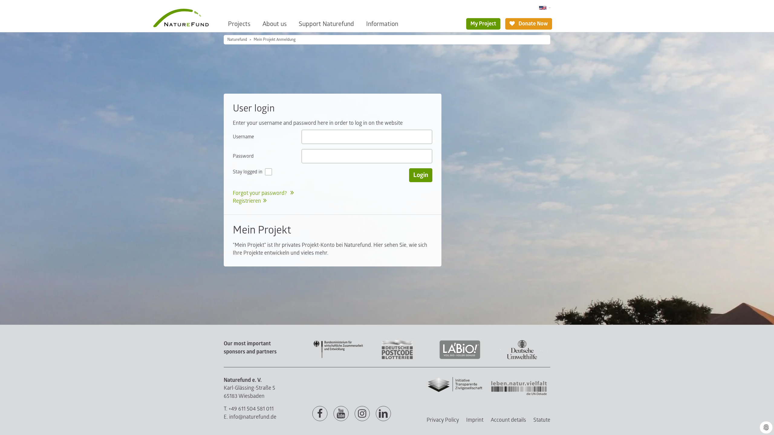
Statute (541, 420)
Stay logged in (247, 172)
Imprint (474, 420)
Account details (508, 420)
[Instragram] (362, 414)
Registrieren (247, 201)
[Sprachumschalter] (544, 8)
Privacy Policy (443, 420)
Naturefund (237, 39)
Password (243, 156)
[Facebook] (319, 414)
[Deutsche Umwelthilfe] (522, 358)
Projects (239, 24)
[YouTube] (341, 414)
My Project (483, 24)
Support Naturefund (326, 24)
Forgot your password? (260, 193)
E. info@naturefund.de (250, 417)
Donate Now (532, 24)
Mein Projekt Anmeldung (275, 39)
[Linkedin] (383, 414)
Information (382, 24)
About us (274, 24)
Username (243, 137)
